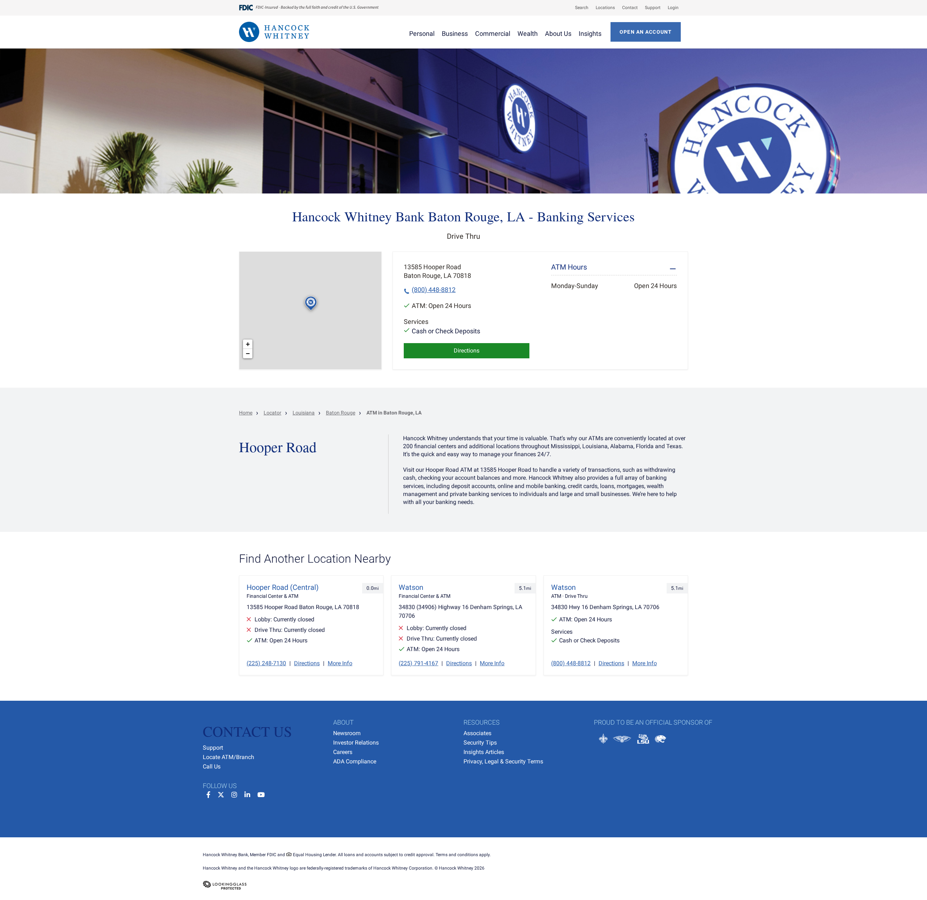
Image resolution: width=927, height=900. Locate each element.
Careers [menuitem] (342, 752)
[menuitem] (578, 7)
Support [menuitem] (213, 747)
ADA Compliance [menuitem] (354, 761)
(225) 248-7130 (266, 663)
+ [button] (248, 344)
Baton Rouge (340, 413)
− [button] (248, 353)
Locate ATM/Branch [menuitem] (228, 757)
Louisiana (304, 413)
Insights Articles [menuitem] (484, 752)
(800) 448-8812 (434, 289)
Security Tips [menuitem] (480, 742)
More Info (340, 663)
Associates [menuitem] (477, 733)
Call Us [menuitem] (212, 766)
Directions (466, 350)
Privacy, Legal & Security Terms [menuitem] (503, 761)
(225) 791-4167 (418, 663)
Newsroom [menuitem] (347, 733)
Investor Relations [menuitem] (356, 742)
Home (245, 413)
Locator (272, 413)
